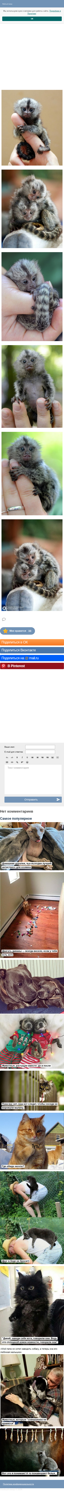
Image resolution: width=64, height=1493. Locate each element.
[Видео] (57, 757)
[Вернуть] (12, 757)
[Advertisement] (32, 54)
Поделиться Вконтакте (18, 650)
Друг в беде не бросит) (15, 1261)
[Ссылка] (12, 762)
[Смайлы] (27, 762)
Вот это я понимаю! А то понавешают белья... (29, 1473)
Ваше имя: (9, 747)
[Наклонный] (22, 757)
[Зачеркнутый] (27, 757)
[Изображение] (52, 757)
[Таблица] (7, 762)
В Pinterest (16, 666)
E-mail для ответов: (13, 752)
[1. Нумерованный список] (37, 757)
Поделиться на (20, 658)
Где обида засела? (13, 1166)
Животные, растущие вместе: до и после (26, 1065)
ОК (32, 19)
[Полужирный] (17, 757)
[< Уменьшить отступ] (42, 757)
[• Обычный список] (32, 757)
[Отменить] (7, 757)
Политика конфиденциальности (18, 1484)
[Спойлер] (17, 762)
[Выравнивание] (22, 762)
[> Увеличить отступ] (47, 757)
